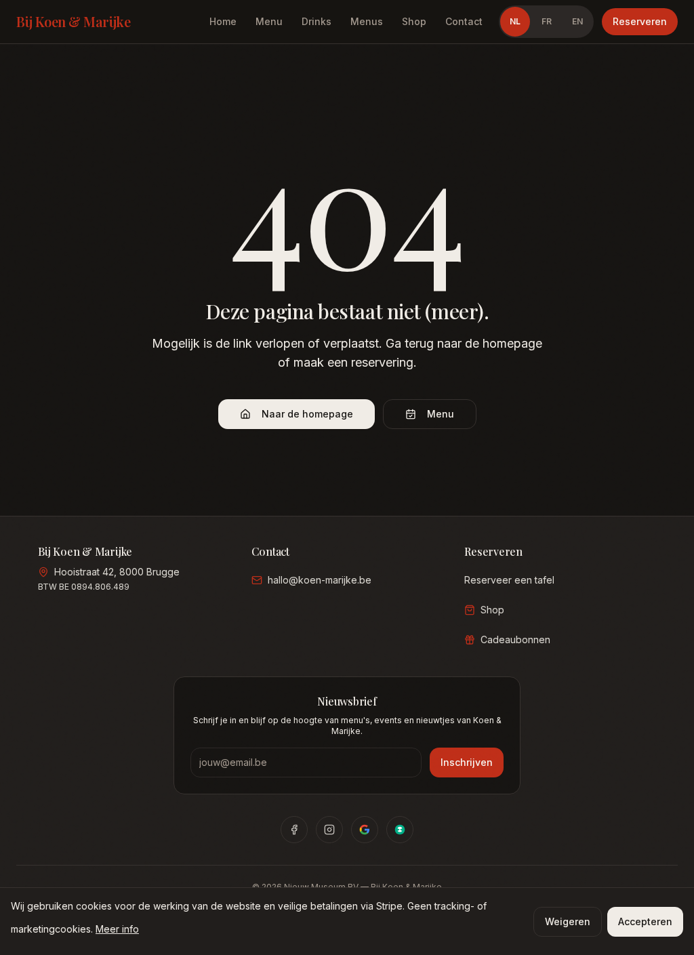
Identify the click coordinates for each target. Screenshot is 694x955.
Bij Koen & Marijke (73, 21)
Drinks (316, 21)
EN (577, 21)
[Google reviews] (364, 829)
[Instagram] (329, 829)
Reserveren (640, 21)
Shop (414, 21)
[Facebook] (294, 829)
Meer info (117, 929)
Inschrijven (467, 762)
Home (223, 21)
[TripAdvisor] (399, 829)
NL (515, 21)
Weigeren (567, 921)
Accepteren (645, 921)
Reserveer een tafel (509, 580)
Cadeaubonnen (515, 639)
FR (547, 21)
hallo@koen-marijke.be (319, 580)
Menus (366, 21)
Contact (464, 21)
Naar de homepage (307, 414)
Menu (269, 21)
